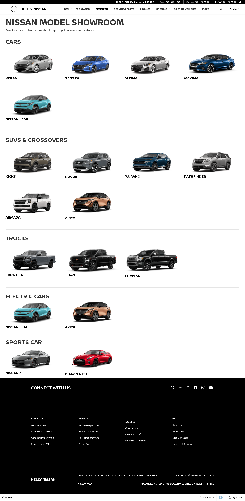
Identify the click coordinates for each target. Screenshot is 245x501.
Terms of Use (135, 475)
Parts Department (89, 437)
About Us (130, 421)
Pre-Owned (82, 8)
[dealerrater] (188, 388)
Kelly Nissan (206, 475)
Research (102, 8)
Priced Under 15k (40, 444)
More (205, 9)
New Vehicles (38, 425)
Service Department (90, 425)
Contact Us (131, 428)
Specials (161, 8)
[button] (221, 9)
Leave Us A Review (135, 440)
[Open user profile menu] (240, 1)
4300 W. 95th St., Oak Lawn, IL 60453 (135, 1)
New (66, 8)
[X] (172, 388)
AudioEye (151, 475)
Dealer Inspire (204, 483)
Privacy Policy (87, 475)
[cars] (180, 388)
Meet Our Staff (133, 434)
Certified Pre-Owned (42, 437)
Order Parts (85, 444)
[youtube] (211, 388)
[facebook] (195, 388)
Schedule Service (88, 431)
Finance (145, 8)
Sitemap (120, 475)
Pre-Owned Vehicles (42, 431)
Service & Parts (124, 8)
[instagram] (203, 388)
